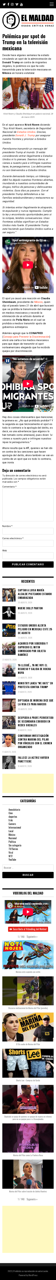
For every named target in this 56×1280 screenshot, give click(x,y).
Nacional (13, 838)
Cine (11, 813)
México (38, 302)
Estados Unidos (26, 131)
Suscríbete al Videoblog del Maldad (30, 929)
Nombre (7, 526)
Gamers (12, 824)
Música (12, 835)
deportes (13, 817)
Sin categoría (15, 845)
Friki (11, 820)
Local (11, 831)
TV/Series (13, 849)
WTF (11, 856)
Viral (11, 852)
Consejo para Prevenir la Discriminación (26, 336)
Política (12, 842)
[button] (32, 936)
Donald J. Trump (25, 135)
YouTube (12, 859)
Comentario (9, 486)
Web (4, 550)
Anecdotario (14, 809)
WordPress (32, 1275)
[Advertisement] (28, 783)
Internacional (15, 827)
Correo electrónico (12, 538)
